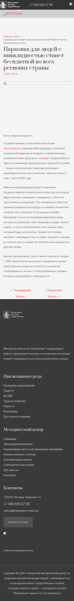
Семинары (9, 439)
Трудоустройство (14, 401)
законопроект (12, 148)
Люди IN (8, 390)
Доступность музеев (16, 416)
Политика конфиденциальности (18, 550)
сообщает (44, 158)
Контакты (9, 475)
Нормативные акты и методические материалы (33, 449)
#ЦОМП (8, 396)
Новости (8, 406)
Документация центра (17, 459)
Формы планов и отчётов (19, 454)
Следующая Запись (54, 291)
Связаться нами (18, 522)
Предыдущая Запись (20, 291)
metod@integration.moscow (20, 510)
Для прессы (11, 470)
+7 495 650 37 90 (41, 5)
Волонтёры (10, 411)
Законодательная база (18, 444)
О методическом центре (18, 464)
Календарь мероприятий (18, 385)
